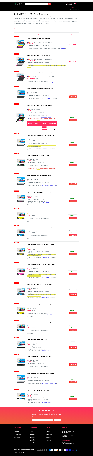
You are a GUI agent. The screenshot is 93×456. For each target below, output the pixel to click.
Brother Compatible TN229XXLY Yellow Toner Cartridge (40, 244)
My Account (68, 4)
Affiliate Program (33, 433)
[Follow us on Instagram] (42, 450)
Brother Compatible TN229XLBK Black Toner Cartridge (40, 88)
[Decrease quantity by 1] (69, 92)
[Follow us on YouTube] (44, 450)
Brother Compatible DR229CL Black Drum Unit (38, 155)
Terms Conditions (49, 439)
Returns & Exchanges (49, 434)
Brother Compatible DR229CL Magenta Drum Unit (39, 356)
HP (14, 7)
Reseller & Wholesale (49, 436)
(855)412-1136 (76, 7)
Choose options (72, 44)
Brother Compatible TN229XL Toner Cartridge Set (39, 38)
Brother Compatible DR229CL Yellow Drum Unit (38, 339)
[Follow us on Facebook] (38, 450)
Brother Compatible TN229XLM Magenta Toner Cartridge (41, 192)
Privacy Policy (48, 437)
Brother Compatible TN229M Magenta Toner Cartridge (40, 373)
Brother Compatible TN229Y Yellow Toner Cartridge (39, 305)
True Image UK (32, 439)
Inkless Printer (39, 7)
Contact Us (32, 431)
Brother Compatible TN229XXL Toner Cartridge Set (39, 55)
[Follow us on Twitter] (40, 450)
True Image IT (32, 442)
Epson (28, 7)
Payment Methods (49, 440)
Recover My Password (18, 437)
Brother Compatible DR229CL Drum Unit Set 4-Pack (39, 105)
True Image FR (32, 436)
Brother (18, 7)
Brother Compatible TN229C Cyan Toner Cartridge (39, 322)
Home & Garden (48, 7)
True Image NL (32, 437)
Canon (23, 7)
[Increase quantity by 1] (76, 92)
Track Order (16, 430)
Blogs (47, 430)
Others (32, 7)
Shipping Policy (48, 433)
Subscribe (57, 420)
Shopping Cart (16, 433)
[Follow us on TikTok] (46, 450)
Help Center (57, 7)
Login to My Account (17, 436)
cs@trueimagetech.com (74, 9)
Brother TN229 (65, 20)
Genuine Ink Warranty (49, 442)
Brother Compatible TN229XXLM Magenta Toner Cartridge (41, 264)
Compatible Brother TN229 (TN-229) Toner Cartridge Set (41, 73)
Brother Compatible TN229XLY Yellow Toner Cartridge (40, 210)
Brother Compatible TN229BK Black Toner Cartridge (39, 175)
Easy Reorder (16, 431)
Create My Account (17, 434)
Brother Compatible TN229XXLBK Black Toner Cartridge (40, 135)
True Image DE (32, 434)
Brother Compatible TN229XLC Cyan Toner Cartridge (40, 227)
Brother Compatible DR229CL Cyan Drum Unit (38, 390)
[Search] (49, 4)
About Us (31, 430)
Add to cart (73, 96)
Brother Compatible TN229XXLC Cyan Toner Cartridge (40, 284)
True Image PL (32, 440)
